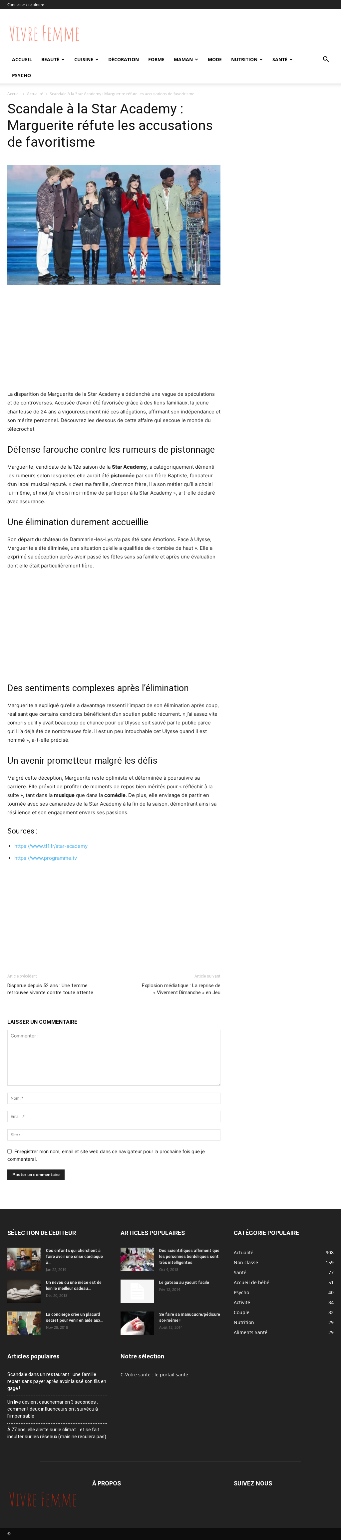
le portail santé (171, 1374)
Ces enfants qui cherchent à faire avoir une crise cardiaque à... (74, 1256)
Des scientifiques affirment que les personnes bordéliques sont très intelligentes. (189, 1256)
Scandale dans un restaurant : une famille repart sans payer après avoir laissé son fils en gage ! (56, 1381)
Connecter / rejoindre (25, 4)
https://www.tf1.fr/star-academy (51, 846)
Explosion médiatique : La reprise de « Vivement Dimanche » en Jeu (181, 989)
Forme (156, 59)
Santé (279, 59)
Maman (183, 59)
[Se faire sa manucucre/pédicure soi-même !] (137, 1323)
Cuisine (83, 59)
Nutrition (244, 59)
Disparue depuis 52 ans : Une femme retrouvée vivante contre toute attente (50, 989)
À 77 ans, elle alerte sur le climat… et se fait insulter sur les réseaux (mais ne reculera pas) (56, 1433)
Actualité (35, 93)
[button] (326, 60)
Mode (215, 59)
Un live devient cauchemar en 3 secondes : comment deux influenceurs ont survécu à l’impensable (52, 1409)
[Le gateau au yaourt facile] (137, 1291)
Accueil (22, 59)
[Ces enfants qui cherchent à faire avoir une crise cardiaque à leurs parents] (24, 1259)
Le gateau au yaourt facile (184, 1282)
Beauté (50, 59)
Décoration (123, 59)
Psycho (21, 75)
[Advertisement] (113, 339)
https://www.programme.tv (45, 858)
